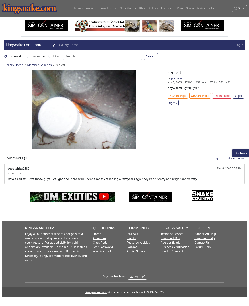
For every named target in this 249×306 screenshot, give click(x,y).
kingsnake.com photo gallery (30, 44)
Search (150, 56)
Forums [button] (166, 8)
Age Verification (171, 243)
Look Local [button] (107, 8)
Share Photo (201, 96)
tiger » (173, 103)
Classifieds (100, 243)
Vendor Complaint (173, 251)
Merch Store (185, 8)
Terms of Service (172, 234)
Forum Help (202, 247)
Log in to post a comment (229, 158)
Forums (132, 247)
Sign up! (139, 276)
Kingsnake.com (96, 292)
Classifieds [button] (126, 8)
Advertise (99, 238)
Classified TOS (170, 238)
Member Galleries (39, 65)
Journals (91, 8)
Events (131, 238)
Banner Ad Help (205, 234)
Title (56, 56)
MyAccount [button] (204, 8)
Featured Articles (138, 243)
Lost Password (103, 247)
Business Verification (175, 247)
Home (78, 8)
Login (239, 45)
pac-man (176, 78)
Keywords (15, 56)
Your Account (102, 251)
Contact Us (202, 243)
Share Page (179, 96)
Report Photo (222, 96)
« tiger (238, 96)
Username (37, 56)
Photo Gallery (148, 8)
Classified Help (204, 238)
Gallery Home (68, 45)
